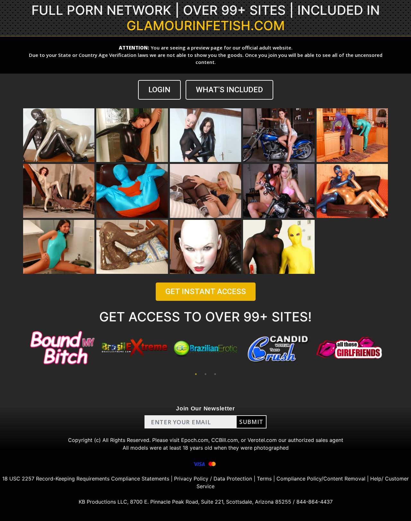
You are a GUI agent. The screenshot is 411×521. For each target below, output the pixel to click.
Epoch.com (194, 440)
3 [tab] (215, 374)
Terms (264, 478)
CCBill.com (224, 440)
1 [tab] (196, 374)
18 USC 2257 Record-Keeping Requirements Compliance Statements (85, 478)
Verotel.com (262, 440)
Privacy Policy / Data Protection (213, 478)
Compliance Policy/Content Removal (320, 478)
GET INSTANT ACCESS (205, 291)
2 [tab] (205, 374)
